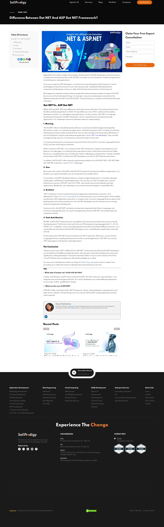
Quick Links (149, 388)
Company (126, 2)
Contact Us (144, 2)
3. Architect (17, 49)
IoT (116, 394)
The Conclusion (18, 55)
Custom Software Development (125, 397)
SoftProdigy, (138, 510)
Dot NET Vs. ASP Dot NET (20, 39)
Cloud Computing (71, 388)
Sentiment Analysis (97, 404)
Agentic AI (74, 2)
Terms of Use (149, 397)
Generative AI (96, 394)
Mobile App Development (18, 391)
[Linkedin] (21, 59)
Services (88, 2)
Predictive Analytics (49, 397)
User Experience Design (17, 401)
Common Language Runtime (70, 196)
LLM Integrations (97, 397)
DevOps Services (70, 397)
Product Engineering (16, 404)
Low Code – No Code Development (21, 413)
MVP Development (15, 407)
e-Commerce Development (18, 410)
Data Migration (48, 401)
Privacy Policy (150, 401)
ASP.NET (70, 163)
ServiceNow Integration (123, 391)
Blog (100, 2)
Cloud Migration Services (73, 394)
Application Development (19, 388)
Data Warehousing (49, 394)
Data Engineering (49, 388)
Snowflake (46, 404)
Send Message (140, 65)
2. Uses (15, 45)
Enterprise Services (122, 388)
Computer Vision (96, 401)
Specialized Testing (121, 401)
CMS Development (15, 397)
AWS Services (69, 391)
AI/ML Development (98, 388)
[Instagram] (27, 59)
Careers (148, 404)
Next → (117, 329)
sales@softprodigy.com (125, 441)
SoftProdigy (85, 262)
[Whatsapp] (24, 59)
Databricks (46, 391)
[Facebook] (18, 59)
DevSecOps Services (72, 401)
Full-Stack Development (17, 394)
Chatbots (94, 407)
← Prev (46, 329)
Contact (148, 394)
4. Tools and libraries (21, 52)
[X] (29, 59)
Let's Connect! (82, 374)
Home (147, 391)
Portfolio (112, 2)
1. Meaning (17, 42)
